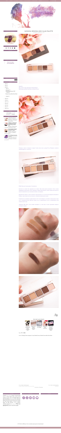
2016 (6, 103)
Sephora (4, 400)
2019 (6, 98)
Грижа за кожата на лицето (15, 401)
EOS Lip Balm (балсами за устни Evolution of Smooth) (12, 136)
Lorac (11, 397)
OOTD (15, 399)
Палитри (23, 335)
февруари (7, 89)
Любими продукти (7, 403)
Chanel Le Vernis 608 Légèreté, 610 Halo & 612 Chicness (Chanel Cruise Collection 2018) (12, 124)
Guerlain (4, 397)
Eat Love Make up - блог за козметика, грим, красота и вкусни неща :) (32, 423)
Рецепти (9, 405)
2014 (6, 106)
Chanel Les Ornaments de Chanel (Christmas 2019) (27, 328)
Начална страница (39, 387)
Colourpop (16, 395)
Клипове (18, 402)
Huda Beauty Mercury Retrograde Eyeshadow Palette (51, 328)
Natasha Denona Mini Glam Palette (46, 335)
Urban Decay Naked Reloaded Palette (33, 328)
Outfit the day (18, 399)
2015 (6, 105)
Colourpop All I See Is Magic (39, 327)
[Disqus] (39, 348)
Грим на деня (6, 402)
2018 (6, 100)
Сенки (33, 335)
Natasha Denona (37, 335)
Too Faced (11, 400)
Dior (19, 395)
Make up (18, 397)
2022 (6, 83)
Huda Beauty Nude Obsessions (45, 327)
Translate (13, 114)
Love (13, 397)
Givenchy (19, 396)
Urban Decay (15, 400)
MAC (15, 397)
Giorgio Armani (14, 396)
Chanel (4, 395)
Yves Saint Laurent (6, 401)
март (7, 88)
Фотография (16, 405)
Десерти (11, 402)
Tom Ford (7, 400)
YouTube (18, 400)
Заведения (15, 402)
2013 (6, 108)
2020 (6, 87)
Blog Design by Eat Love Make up (30, 427)
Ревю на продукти (28, 335)
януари (7, 96)
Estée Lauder (9, 396)
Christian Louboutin (8, 395)
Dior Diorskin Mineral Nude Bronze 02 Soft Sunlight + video (12, 130)
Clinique (12, 395)
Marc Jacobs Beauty (6, 399)
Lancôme (7, 397)
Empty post (5, 396)
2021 (6, 85)
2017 (6, 101)
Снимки (12, 405)
